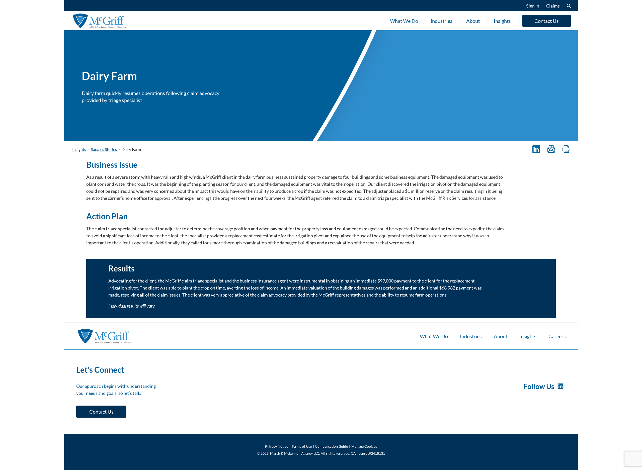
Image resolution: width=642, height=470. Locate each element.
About (473, 21)
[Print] (566, 149)
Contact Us (546, 21)
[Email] (551, 149)
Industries (441, 21)
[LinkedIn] (536, 149)
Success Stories (104, 149)
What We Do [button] (404, 21)
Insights (502, 21)
